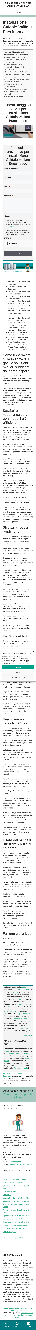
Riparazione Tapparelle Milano (18, 1095)
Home (5, 1176)
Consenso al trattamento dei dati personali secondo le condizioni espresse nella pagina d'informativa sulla (18, 223)
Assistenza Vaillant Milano (13, 1183)
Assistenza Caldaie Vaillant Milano (16, 1179)
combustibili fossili (21, 1028)
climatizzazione (11, 1006)
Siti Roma (18, 1317)
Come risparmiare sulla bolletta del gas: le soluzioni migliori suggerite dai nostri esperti (17, 74)
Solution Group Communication (21, 1315)
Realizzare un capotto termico (16, 89)
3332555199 (16, 1162)
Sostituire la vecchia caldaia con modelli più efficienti (17, 80)
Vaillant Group (23, 990)
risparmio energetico (11, 1011)
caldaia (6, 1051)
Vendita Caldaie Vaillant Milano (15, 1228)
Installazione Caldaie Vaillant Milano (17, 1198)
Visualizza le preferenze (18, 677)
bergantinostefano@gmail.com (20, 1164)
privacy (11, 226)
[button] (33, 651)
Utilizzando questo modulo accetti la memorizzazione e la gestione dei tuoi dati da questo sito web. (17, 232)
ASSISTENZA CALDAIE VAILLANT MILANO (18, 5)
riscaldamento (23, 1004)
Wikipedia (28, 1035)
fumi (14, 1056)
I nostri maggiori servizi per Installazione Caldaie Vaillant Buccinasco (15, 59)
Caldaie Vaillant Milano (11, 1191)
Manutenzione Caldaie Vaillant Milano (17, 1201)
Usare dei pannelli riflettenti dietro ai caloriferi (17, 93)
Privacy (7, 216)
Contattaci (7, 1195)
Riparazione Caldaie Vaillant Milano (16, 1216)
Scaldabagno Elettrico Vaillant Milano (17, 1222)
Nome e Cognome (12, 169)
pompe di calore (20, 1018)
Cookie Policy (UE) (10, 1232)
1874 (19, 999)
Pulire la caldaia (10, 87)
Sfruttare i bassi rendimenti (15, 84)
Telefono (8, 177)
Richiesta (8, 196)
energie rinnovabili (23, 1014)
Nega (18, 672)
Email (7, 187)
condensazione (14, 1053)
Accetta (18, 667)
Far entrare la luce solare (14, 96)
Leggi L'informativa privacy (12, 1308)
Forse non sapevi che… (13, 99)
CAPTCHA (8, 238)
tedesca (24, 987)
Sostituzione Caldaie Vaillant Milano (16, 1225)
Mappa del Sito (20, 1311)
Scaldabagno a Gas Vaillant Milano (16, 1219)
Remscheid (13, 992)
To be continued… (21, 1068)
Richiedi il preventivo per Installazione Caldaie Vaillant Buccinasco (15, 67)
